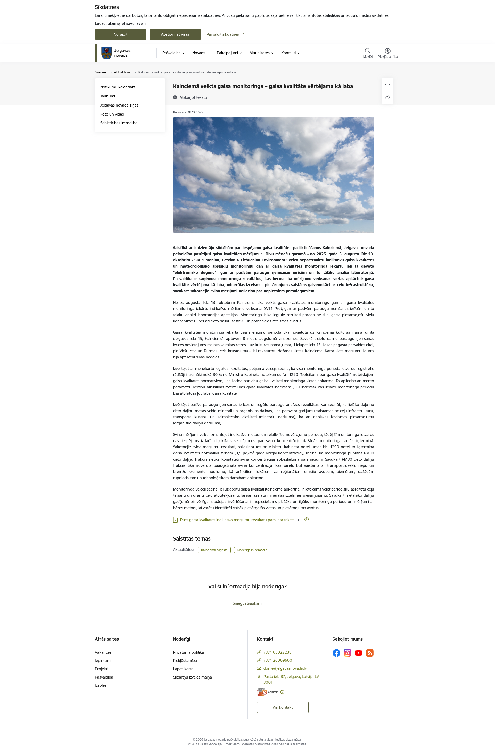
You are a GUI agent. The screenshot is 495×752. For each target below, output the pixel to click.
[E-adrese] (267, 692)
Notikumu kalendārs (117, 87)
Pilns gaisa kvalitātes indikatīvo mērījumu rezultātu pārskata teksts (237, 519)
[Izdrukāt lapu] (387, 84)
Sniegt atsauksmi (247, 603)
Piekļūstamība (185, 660)
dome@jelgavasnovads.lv (285, 668)
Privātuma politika (188, 652)
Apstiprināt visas (175, 34)
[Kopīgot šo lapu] (387, 97)
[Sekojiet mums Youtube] (358, 653)
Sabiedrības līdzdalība (118, 122)
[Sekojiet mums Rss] (370, 653)
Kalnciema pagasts (214, 550)
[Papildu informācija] (306, 519)
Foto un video (112, 114)
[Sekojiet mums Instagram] (347, 653)
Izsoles (100, 685)
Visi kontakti (283, 707)
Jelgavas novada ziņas (119, 105)
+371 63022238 (277, 652)
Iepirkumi (103, 660)
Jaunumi (107, 96)
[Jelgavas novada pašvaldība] (119, 53)
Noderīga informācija (252, 550)
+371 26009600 (277, 660)
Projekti (101, 668)
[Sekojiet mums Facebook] (336, 653)
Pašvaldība (104, 677)
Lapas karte (183, 668)
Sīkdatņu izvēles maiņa (192, 677)
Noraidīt (120, 34)
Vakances (103, 652)
